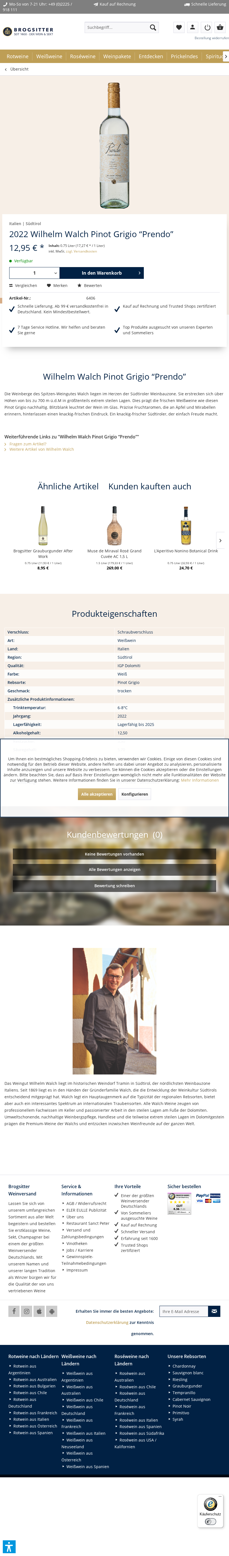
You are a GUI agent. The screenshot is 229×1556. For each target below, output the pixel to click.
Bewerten (92, 285)
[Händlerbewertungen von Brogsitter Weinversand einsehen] (179, 1204)
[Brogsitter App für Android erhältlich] (51, 1311)
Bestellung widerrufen (212, 38)
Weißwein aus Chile (84, 1400)
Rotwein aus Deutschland (22, 1403)
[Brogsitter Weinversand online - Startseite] (28, 31)
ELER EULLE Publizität (85, 1210)
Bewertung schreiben (114, 885)
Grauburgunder (186, 1386)
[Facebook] (14, 1311)
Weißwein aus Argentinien (77, 1377)
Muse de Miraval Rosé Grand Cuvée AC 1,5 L (114, 553)
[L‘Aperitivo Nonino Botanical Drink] (186, 525)
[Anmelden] (206, 27)
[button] (9, 1546)
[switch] (210, 1521)
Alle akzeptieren (97, 794)
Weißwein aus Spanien (87, 1466)
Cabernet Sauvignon (191, 1399)
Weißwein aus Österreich (77, 1456)
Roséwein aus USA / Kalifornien (135, 1443)
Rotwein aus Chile (29, 1392)
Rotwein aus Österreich (34, 1426)
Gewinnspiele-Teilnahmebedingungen (83, 1260)
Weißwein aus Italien (85, 1433)
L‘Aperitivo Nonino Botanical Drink (186, 550)
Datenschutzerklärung (107, 1322)
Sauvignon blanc (187, 1372)
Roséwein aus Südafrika (141, 1433)
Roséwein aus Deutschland (130, 1397)
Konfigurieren (134, 794)
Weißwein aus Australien (77, 1390)
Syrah (177, 1419)
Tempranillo (183, 1392)
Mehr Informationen (200, 780)
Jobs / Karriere (79, 1250)
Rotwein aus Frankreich (34, 1412)
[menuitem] (122, 27)
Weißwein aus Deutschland (77, 1410)
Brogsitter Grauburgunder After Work (43, 553)
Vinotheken (76, 1243)
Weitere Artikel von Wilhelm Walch (41, 449)
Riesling (179, 1379)
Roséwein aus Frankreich (130, 1410)
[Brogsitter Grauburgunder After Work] (43, 525)
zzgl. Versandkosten (81, 251)
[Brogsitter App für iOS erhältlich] (39, 1311)
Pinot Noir (181, 1406)
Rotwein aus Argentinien (22, 1369)
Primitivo (180, 1412)
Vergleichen (25, 285)
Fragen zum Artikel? (27, 444)
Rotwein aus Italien (30, 1419)
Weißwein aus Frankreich (77, 1423)
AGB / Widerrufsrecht (85, 1203)
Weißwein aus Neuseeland (77, 1443)
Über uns (74, 1216)
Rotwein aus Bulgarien (34, 1386)
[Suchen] (153, 27)
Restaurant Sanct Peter (87, 1223)
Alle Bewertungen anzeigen (114, 869)
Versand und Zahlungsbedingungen (82, 1233)
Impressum (76, 1270)
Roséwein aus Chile (137, 1386)
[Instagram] (26, 1311)
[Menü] (220, 1497)
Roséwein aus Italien (138, 1420)
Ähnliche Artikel (68, 486)
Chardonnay (183, 1366)
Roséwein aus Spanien (140, 1426)
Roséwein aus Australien (130, 1377)
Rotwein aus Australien (34, 1379)
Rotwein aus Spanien (32, 1432)
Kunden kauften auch (149, 486)
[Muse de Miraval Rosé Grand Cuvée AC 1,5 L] (114, 525)
